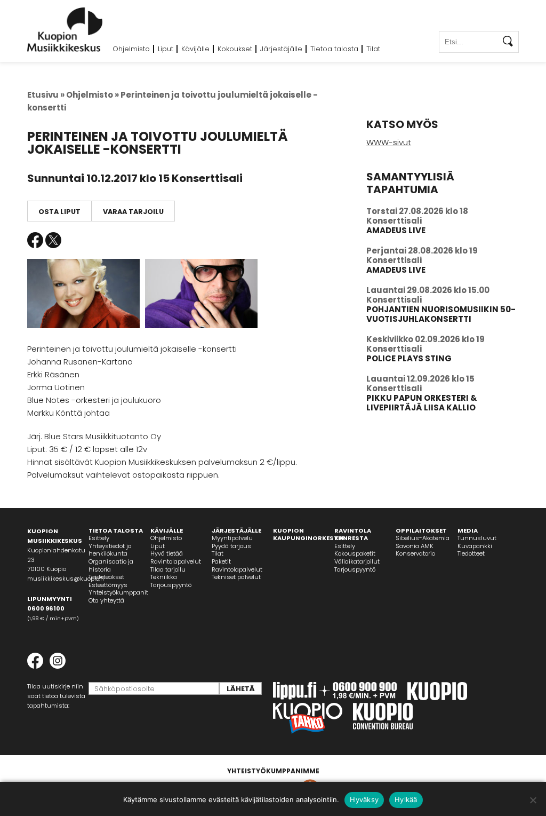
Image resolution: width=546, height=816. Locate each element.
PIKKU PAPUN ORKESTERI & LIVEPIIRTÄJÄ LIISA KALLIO (421, 402)
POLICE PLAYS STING (409, 358)
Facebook (35, 240)
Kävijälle (195, 49)
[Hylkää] (532, 800)
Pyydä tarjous (231, 546)
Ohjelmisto (131, 49)
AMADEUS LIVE (395, 230)
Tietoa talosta (334, 49)
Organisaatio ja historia (111, 565)
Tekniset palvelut (236, 577)
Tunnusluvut (476, 538)
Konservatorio (415, 553)
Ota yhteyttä (106, 600)
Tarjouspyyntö (170, 585)
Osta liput (59, 211)
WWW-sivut (388, 142)
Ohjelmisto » (92, 94)
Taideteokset (106, 577)
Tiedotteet (471, 553)
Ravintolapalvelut (175, 561)
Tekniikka (163, 577)
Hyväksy (364, 799)
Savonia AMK (414, 546)
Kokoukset (235, 49)
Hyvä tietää (166, 553)
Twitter (53, 240)
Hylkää (406, 799)
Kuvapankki (474, 546)
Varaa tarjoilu (133, 211)
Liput (165, 49)
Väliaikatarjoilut (357, 561)
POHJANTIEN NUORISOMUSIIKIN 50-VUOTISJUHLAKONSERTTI (441, 314)
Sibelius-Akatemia (422, 538)
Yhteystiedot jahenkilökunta (110, 550)
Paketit (221, 561)
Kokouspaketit (354, 553)
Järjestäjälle (281, 49)
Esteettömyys (108, 585)
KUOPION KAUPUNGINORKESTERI (310, 534)
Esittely (99, 538)
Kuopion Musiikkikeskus (65, 29)
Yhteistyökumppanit (118, 592)
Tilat (373, 49)
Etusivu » (46, 94)
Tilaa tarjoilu (168, 569)
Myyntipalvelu (232, 538)
